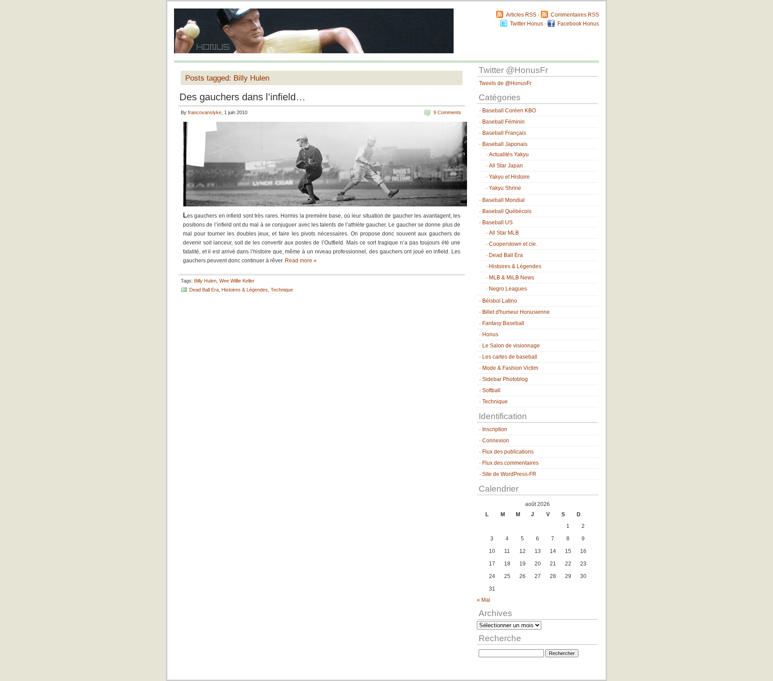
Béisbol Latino (499, 301)
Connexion (495, 440)
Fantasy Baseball (503, 323)
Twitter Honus (526, 24)
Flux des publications (508, 452)
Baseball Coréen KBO (509, 110)
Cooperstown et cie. (513, 244)
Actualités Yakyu (509, 154)
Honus (490, 334)
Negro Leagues (508, 289)
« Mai (483, 600)
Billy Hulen (205, 280)
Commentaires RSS (575, 15)
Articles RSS (521, 15)
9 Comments (447, 112)
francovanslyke (204, 112)
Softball (491, 390)
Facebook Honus (578, 24)
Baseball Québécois (506, 211)
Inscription (494, 429)
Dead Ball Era (204, 289)
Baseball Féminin (503, 122)
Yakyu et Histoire (509, 177)
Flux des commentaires (510, 463)
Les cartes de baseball (509, 357)
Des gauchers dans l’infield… (242, 97)
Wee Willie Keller (237, 280)
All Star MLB (504, 233)
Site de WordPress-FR (509, 474)
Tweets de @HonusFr (505, 83)
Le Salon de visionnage (511, 346)
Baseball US (497, 222)
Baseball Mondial (503, 200)
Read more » (301, 260)
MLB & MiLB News (511, 277)
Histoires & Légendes (244, 289)
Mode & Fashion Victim (510, 368)
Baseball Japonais (504, 144)
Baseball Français (504, 133)
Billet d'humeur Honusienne (516, 312)
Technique (282, 289)
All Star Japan (506, 166)
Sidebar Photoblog (505, 379)
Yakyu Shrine (505, 188)
